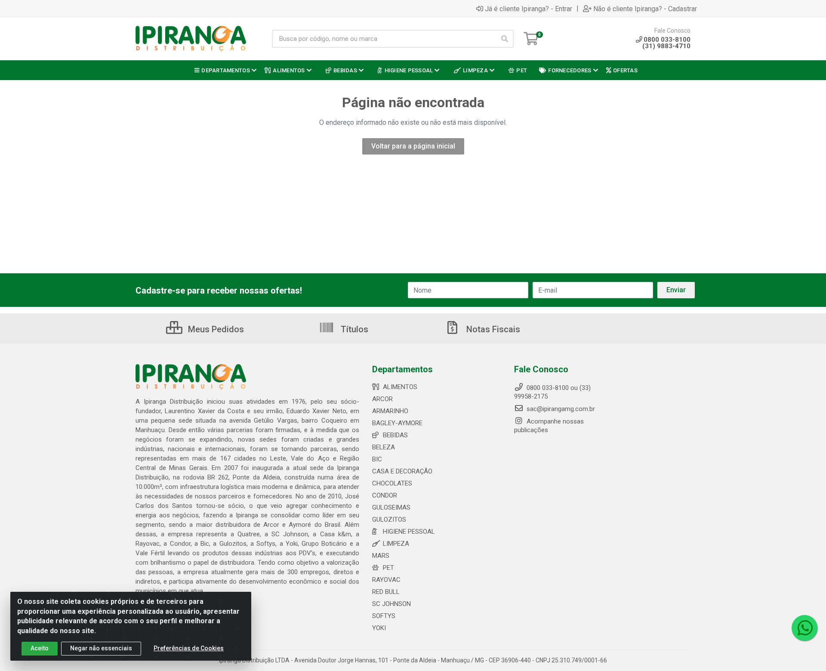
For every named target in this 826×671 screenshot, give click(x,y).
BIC (377, 459)
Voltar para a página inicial (413, 146)
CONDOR (384, 495)
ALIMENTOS (400, 387)
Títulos (353, 329)
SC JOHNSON (391, 604)
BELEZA (383, 447)
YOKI (379, 628)
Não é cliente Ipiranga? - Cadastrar (645, 8)
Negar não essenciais (101, 648)
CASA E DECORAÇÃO (402, 471)
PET (388, 568)
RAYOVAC (386, 580)
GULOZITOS (389, 519)
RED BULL (386, 592)
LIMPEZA (396, 543)
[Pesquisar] (505, 39)
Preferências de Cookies (189, 648)
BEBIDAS (395, 435)
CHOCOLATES (392, 483)
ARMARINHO (390, 411)
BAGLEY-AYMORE (397, 423)
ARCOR (382, 399)
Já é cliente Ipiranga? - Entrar (528, 8)
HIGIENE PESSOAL (409, 531)
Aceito (40, 648)
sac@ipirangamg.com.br (560, 409)
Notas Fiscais (492, 329)
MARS (380, 556)
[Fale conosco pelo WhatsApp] (804, 628)
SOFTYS (383, 616)
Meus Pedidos (215, 329)
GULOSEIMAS (391, 507)
